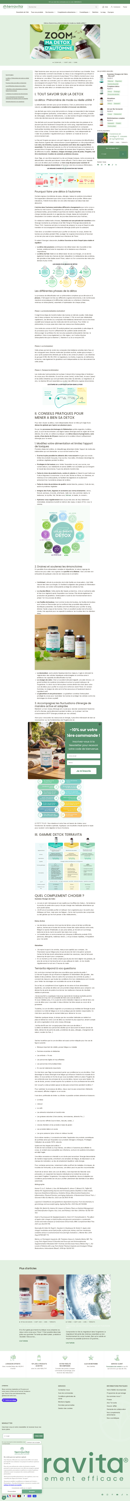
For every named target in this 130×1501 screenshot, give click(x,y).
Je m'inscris (83, 771)
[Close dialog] (99, 724)
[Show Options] (98, 762)
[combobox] (83, 762)
